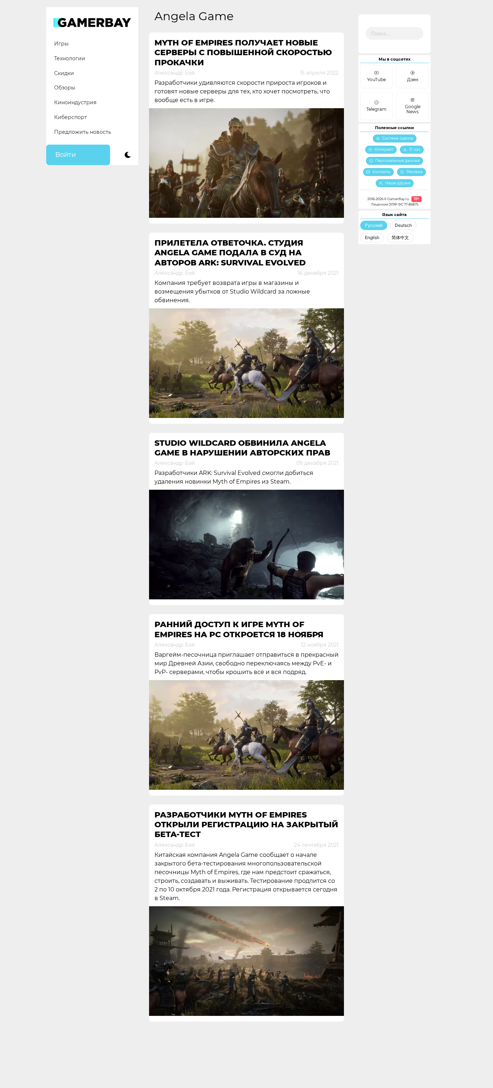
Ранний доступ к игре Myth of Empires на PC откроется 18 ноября (238, 629)
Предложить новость (82, 132)
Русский (374, 225)
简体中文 (400, 237)
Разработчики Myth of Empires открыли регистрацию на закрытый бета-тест (246, 825)
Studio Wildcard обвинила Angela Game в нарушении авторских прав (242, 448)
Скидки (64, 73)
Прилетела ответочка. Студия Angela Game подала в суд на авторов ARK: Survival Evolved (230, 253)
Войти (65, 155)
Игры (61, 43)
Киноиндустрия (75, 102)
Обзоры (64, 87)
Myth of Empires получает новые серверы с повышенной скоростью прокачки (243, 52)
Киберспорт (70, 117)
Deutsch (403, 225)
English (372, 237)
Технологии (69, 58)
